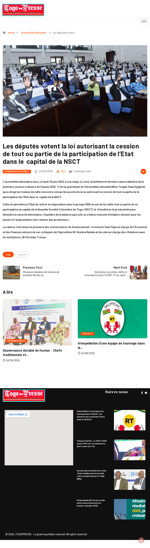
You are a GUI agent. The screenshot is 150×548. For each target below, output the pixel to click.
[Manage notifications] (141, 540)
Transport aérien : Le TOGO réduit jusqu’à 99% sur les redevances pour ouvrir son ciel (92, 443)
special (22, 254)
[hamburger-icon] (144, 21)
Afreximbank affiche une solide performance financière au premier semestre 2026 (91, 503)
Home (11, 32)
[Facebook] (142, 392)
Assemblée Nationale (33, 32)
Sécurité (16, 334)
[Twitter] (146, 392)
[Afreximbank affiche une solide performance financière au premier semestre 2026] (130, 509)
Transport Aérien (96, 337)
